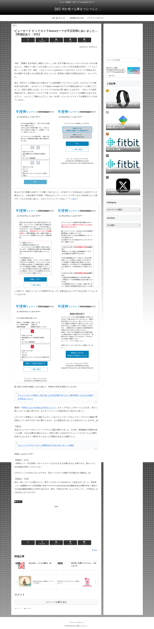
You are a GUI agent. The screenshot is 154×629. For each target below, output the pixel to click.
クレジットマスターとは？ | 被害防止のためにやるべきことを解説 (46, 445)
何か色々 (19, 501)
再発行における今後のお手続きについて (39, 408)
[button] (84, 40)
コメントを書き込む (56, 602)
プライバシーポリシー (77, 622)
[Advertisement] (56, 54)
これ (73, 199)
